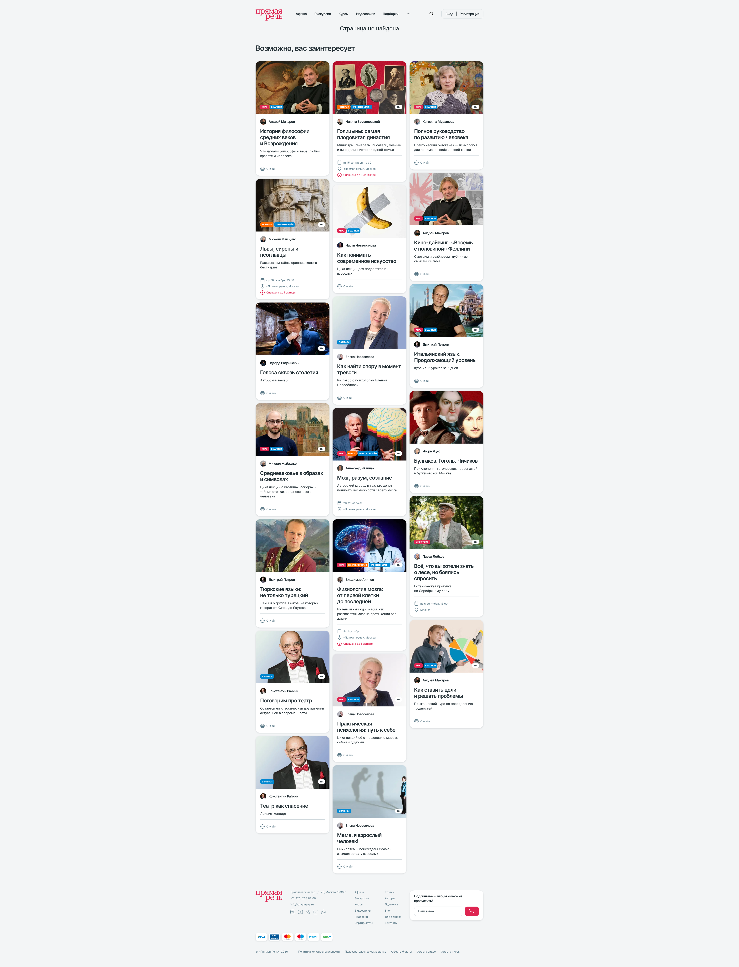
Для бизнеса (393, 916)
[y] (472, 911)
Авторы (390, 898)
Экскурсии (322, 14)
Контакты (391, 922)
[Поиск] (431, 14)
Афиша (301, 14)
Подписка (391, 904)
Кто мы (389, 892)
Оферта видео (426, 951)
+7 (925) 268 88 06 (303, 898)
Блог (388, 910)
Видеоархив (365, 14)
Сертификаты (364, 922)
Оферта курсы (450, 951)
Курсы (344, 14)
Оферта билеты (401, 951)
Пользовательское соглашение (365, 951)
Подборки (391, 14)
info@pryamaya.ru (302, 904)
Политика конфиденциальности (319, 951)
